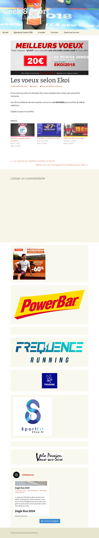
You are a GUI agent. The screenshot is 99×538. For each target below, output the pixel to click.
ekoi (43, 86)
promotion (50, 86)
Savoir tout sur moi (71, 32)
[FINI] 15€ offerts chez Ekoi (74, 138)
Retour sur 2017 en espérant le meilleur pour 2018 (62, 164)
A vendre (41, 32)
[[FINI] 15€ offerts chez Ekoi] (76, 130)
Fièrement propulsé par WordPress (24, 533)
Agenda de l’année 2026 (23, 32)
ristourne (58, 86)
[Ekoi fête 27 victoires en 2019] (49, 130)
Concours (54, 32)
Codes (34, 86)
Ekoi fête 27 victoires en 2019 (48, 138)
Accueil (5, 32)
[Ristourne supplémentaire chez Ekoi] (23, 130)
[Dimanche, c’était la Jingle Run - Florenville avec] (31, 499)
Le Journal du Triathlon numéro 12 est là (32, 160)
